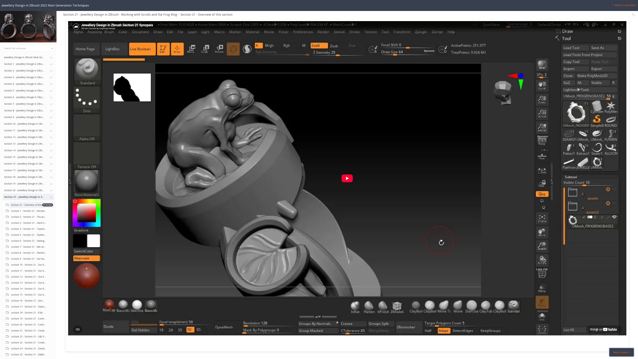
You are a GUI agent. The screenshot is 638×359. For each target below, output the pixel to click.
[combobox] (28, 48)
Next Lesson (620, 352)
